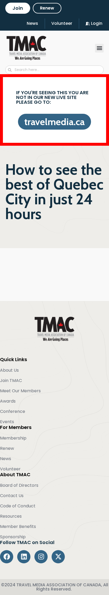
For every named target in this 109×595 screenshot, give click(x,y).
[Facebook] (6, 556)
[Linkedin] (23, 556)
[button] (99, 48)
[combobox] (54, 69)
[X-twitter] (58, 556)
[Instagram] (41, 556)
